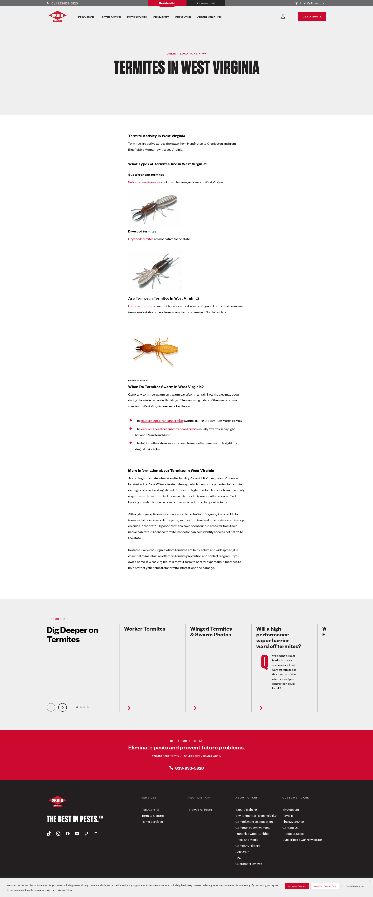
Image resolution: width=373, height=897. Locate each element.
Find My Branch (293, 821)
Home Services (152, 821)
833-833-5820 (189, 768)
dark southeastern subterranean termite (169, 429)
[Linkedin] (95, 833)
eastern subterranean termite (162, 420)
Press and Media (246, 839)
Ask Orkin (242, 851)
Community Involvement (252, 827)
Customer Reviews (248, 863)
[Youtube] (77, 833)
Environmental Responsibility (255, 815)
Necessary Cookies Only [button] (325, 886)
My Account (290, 809)
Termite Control (152, 815)
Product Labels (293, 833)
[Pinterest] (86, 833)
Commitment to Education (254, 821)
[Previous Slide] (51, 707)
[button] (353, 886)
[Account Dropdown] (283, 16)
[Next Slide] (62, 707)
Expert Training (246, 809)
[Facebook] (67, 833)
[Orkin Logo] (58, 16)
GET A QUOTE (312, 16)
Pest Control (150, 809)
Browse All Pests (200, 809)
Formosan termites (141, 306)
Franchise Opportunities (252, 833)
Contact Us (290, 827)
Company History (247, 845)
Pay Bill (287, 815)
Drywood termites (140, 239)
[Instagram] (58, 833)
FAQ (238, 857)
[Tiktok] (49, 833)
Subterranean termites (144, 182)
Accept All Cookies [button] (296, 886)
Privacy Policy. (64, 890)
